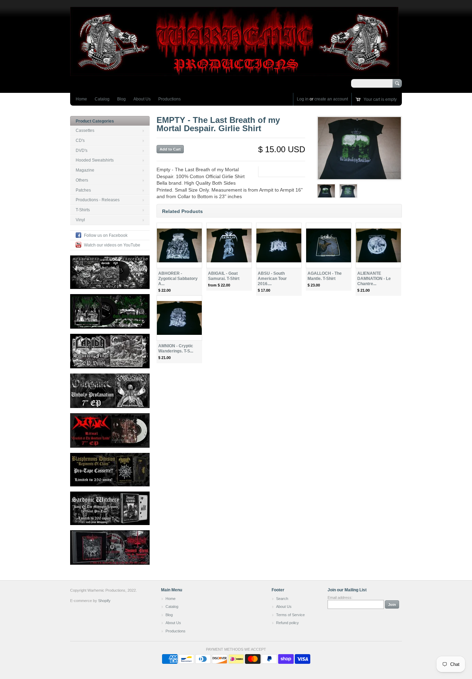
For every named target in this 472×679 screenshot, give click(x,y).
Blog (121, 99)
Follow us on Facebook (106, 235)
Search (282, 598)
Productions (169, 99)
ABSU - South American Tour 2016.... (272, 278)
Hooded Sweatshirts (95, 160)
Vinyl (80, 219)
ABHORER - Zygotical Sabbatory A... (178, 278)
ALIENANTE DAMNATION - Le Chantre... (374, 278)
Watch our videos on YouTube (112, 245)
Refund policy (287, 623)
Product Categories (95, 121)
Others (82, 180)
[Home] (234, 72)
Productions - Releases (98, 199)
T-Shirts (83, 209)
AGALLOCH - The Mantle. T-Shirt (325, 276)
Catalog (102, 99)
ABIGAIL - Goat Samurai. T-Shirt (223, 276)
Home (81, 99)
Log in (303, 99)
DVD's (81, 150)
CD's (80, 140)
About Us (142, 99)
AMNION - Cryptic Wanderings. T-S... (175, 348)
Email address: (340, 597)
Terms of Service (290, 615)
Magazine (85, 170)
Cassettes (85, 130)
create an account (331, 99)
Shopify (104, 601)
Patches (83, 190)
